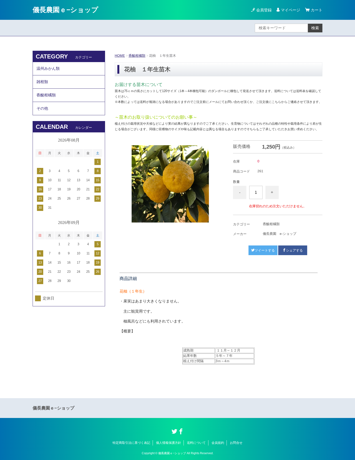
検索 (315, 28)
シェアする (294, 250)
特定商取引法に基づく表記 (131, 443)
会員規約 (218, 443)
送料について (196, 443)
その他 (42, 108)
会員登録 (264, 10)
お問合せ (236, 443)
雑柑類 (42, 82)
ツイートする (265, 250)
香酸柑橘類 (136, 56)
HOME (120, 56)
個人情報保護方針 (168, 443)
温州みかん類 (48, 68)
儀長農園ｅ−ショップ (65, 10)
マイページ (290, 10)
